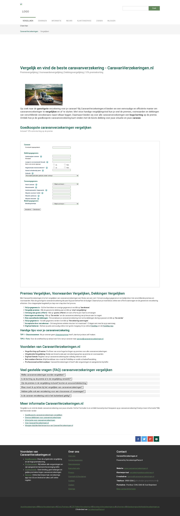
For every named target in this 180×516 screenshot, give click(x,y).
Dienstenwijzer (74, 464)
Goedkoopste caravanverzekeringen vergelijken (43, 415)
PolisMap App (108, 326)
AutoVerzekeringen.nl (29, 507)
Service (28, 475)
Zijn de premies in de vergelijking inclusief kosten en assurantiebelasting (53, 383)
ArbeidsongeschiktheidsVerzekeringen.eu (143, 507)
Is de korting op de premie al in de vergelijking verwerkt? (46, 379)
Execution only (74, 468)
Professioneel (31, 464)
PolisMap (94, 326)
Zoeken (71, 485)
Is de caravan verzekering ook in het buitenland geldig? (45, 396)
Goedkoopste (30, 459)
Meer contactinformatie (126, 489)
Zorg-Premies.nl (64, 507)
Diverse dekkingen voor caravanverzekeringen (43, 417)
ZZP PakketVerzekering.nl (81, 507)
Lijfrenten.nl (121, 507)
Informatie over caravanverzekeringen (40, 420)
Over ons (71, 456)
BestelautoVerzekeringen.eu (104, 507)
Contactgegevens (75, 460)
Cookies (71, 481)
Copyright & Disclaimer (77, 477)
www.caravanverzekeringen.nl (136, 468)
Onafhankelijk (30, 470)
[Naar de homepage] (38, 8)
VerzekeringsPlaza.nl (96, 509)
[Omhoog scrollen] (172, 508)
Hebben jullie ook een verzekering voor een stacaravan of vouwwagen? (52, 391)
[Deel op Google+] (150, 439)
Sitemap (71, 489)
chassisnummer (61, 335)
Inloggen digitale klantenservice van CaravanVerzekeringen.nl (49, 425)
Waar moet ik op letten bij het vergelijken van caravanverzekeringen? (51, 387)
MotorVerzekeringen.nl (47, 507)
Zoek (154, 8)
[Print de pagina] (156, 439)
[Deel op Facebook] (138, 439)
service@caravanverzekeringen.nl (90, 339)
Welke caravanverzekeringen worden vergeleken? (43, 375)
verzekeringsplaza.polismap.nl (142, 472)
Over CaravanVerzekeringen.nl (37, 423)
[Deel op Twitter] (144, 439)
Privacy (71, 472)
